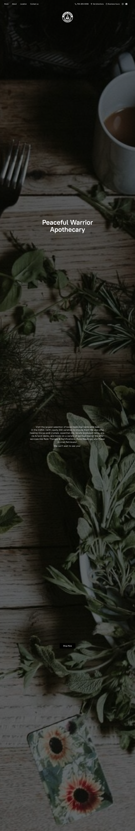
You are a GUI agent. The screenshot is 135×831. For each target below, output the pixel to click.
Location (23, 4)
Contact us (34, 4)
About (14, 4)
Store (6, 4)
